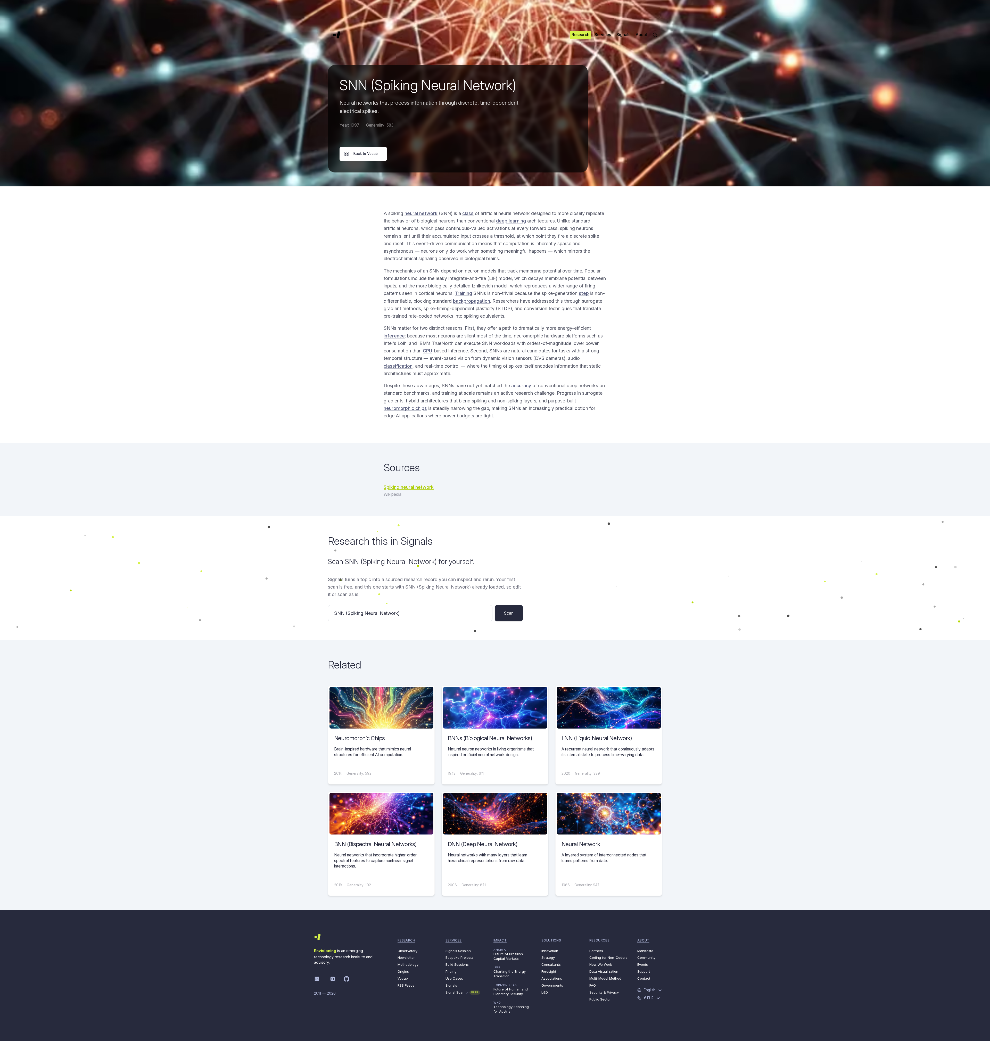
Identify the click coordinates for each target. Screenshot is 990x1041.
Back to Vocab (365, 154)
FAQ (592, 985)
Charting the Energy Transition (509, 971)
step (584, 293)
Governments (552, 985)
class (468, 213)
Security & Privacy (604, 992)
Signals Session (458, 951)
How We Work (600, 964)
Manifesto (645, 951)
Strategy (548, 957)
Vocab (403, 978)
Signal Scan (462, 992)
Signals (451, 985)
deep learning (511, 221)
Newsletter (406, 957)
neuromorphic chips (405, 408)
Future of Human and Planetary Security (510, 989)
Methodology (408, 964)
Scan (509, 613)
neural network (421, 213)
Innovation (549, 951)
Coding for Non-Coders (608, 957)
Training (463, 293)
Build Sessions (457, 964)
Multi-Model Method (605, 978)
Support (643, 971)
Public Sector (600, 999)
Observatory (407, 951)
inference (394, 335)
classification (398, 366)
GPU (427, 350)
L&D (544, 992)
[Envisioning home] (337, 35)
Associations (551, 978)
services (454, 940)
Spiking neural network (409, 487)
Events (642, 964)
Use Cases (454, 978)
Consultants (551, 964)
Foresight (548, 971)
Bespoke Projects (460, 957)
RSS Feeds (406, 985)
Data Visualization (603, 971)
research (406, 940)
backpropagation (471, 301)
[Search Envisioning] (654, 34)
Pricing (451, 971)
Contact (643, 978)
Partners (596, 951)
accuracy (521, 385)
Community (646, 957)
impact (500, 940)
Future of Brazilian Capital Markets (508, 954)
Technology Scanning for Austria (511, 1007)
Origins (403, 971)
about (643, 940)
